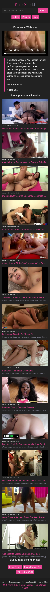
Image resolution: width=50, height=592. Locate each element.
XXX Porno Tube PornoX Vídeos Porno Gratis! (24, 585)
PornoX (25, 5)
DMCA (25, 588)
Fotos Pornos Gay (32, 567)
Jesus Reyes (15, 567)
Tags (35, 17)
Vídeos (16, 17)
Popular (26, 17)
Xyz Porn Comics (25, 572)
